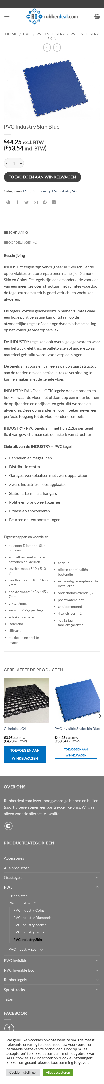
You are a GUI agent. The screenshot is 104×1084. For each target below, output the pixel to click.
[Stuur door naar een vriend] (36, 203)
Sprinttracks (14, 989)
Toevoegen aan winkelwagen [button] (76, 752)
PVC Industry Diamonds (32, 917)
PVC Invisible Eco (19, 970)
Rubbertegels (15, 979)
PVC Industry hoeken (30, 925)
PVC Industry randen (29, 932)
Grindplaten (18, 896)
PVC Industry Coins (28, 910)
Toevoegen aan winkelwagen (42, 177)
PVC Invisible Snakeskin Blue (77, 729)
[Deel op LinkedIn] (54, 203)
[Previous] (4, 726)
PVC (27, 33)
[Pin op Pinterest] (45, 203)
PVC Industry (50, 33)
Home (11, 33)
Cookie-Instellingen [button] (23, 1072)
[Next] (100, 726)
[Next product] (47, 47)
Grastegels (13, 877)
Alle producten (17, 867)
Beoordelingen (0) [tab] (20, 242)
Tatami (9, 999)
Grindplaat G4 (15, 729)
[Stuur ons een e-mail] (8, 826)
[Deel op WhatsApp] (8, 203)
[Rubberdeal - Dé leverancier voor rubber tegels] (52, 16)
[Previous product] (57, 47)
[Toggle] (97, 877)
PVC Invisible (15, 960)
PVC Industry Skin (65, 191)
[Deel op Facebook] (17, 203)
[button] (7, 16)
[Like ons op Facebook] (9, 1028)
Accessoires (14, 858)
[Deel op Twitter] (26, 203)
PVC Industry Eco (22, 949)
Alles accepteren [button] (58, 1072)
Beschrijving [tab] (16, 232)
